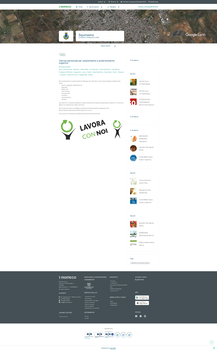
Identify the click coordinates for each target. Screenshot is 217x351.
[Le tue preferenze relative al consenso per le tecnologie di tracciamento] (214, 348)
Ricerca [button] (113, 2)
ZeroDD (113, 348)
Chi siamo (113, 281)
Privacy (87, 316)
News (111, 301)
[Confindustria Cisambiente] (88, 284)
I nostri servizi (113, 283)
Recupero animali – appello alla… (145, 191)
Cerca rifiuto (88, 298)
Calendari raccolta (90, 296)
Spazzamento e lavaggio (91, 300)
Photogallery (113, 303)
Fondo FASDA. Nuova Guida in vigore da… (146, 158)
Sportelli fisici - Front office (92, 308)
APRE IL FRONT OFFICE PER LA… (146, 244)
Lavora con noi (63, 316)
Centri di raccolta (89, 304)
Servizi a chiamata (90, 302)
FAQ (111, 287)
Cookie (87, 318)
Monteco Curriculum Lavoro (140, 263)
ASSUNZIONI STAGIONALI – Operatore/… (143, 138)
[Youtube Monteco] (145, 316)
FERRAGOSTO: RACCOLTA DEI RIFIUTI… (147, 234)
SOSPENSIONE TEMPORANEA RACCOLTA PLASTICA (146, 102)
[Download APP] (142, 296)
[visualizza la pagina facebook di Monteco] (136, 316)
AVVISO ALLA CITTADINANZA (144, 83)
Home (80, 7)
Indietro (62, 54)
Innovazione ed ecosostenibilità (118, 285)
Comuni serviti (105, 46)
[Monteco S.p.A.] (65, 5)
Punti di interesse (89, 306)
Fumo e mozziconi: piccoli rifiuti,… (145, 182)
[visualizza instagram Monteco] (141, 316)
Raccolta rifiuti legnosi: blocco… (146, 149)
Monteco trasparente (115, 288)
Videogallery (113, 305)
